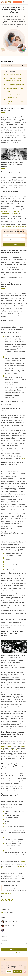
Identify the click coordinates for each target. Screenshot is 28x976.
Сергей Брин (10, 746)
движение (4, 211)
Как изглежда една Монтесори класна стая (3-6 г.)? (15, 85)
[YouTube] (12, 900)
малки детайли (12, 211)
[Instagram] (6, 900)
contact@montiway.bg (8, 912)
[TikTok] (9, 900)
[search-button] (24, 2)
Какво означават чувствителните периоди (14, 226)
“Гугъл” (18, 745)
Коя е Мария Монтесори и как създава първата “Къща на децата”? (14, 90)
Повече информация (14, 968)
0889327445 (6, 909)
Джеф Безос (11, 750)
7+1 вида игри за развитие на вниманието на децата (13, 862)
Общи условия (4, 959)
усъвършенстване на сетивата (10, 213)
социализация (5, 215)
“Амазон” (18, 750)
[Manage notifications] (25, 972)
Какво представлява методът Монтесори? (14, 75)
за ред (23, 210)
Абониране (14, 244)
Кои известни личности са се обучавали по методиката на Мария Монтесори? (14, 95)
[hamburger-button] (26, 2)
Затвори (9, 971)
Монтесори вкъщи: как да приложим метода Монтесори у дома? (15, 101)
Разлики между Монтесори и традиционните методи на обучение (14, 80)
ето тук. (23, 458)
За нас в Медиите (6, 893)
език (18, 211)
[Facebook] (2, 900)
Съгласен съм (17, 971)
